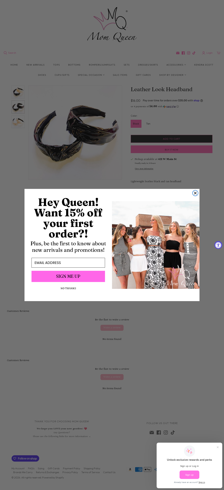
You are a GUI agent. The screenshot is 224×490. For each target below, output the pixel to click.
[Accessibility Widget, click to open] (218, 245)
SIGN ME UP (68, 276)
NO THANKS (68, 288)
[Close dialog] (195, 193)
